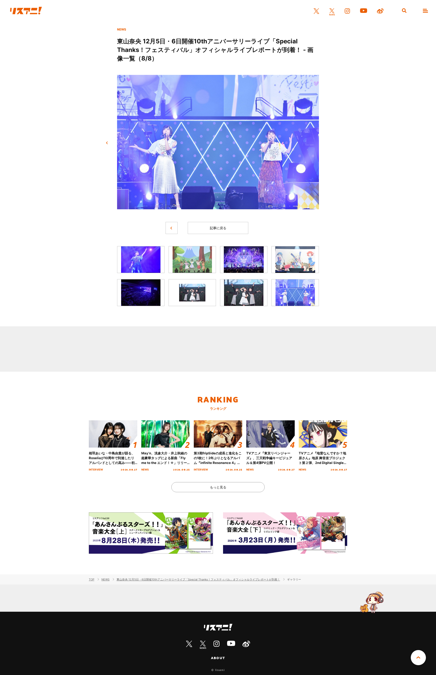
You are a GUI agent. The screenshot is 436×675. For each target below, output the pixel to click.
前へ (107, 143)
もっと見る (218, 487)
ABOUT (218, 658)
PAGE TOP (418, 657)
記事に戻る (218, 228)
